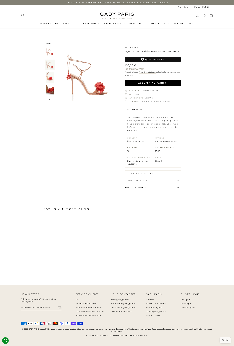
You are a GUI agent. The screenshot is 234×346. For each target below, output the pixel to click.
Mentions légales (154, 308)
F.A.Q (78, 300)
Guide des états (136, 181)
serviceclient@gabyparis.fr (123, 308)
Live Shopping (183, 24)
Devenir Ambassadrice (121, 311)
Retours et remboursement (88, 308)
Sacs (67, 24)
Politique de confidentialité (89, 315)
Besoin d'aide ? (135, 188)
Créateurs (157, 24)
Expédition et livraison (86, 304)
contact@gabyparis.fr (156, 311)
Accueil (47, 44)
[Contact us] (5, 340)
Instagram (186, 300)
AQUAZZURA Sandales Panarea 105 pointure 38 (152, 51)
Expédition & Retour (140, 174)
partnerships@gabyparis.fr (123, 304)
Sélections (113, 24)
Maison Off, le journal (156, 304)
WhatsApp (186, 304)
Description (133, 109)
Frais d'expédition (147, 72)
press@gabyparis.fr (120, 300)
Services (136, 24)
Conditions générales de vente (90, 311)
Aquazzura (131, 47)
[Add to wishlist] (230, 3)
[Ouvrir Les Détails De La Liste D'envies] (204, 15)
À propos (150, 300)
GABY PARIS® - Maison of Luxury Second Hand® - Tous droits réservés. (117, 336)
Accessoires (87, 24)
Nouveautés (49, 24)
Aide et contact (153, 315)
